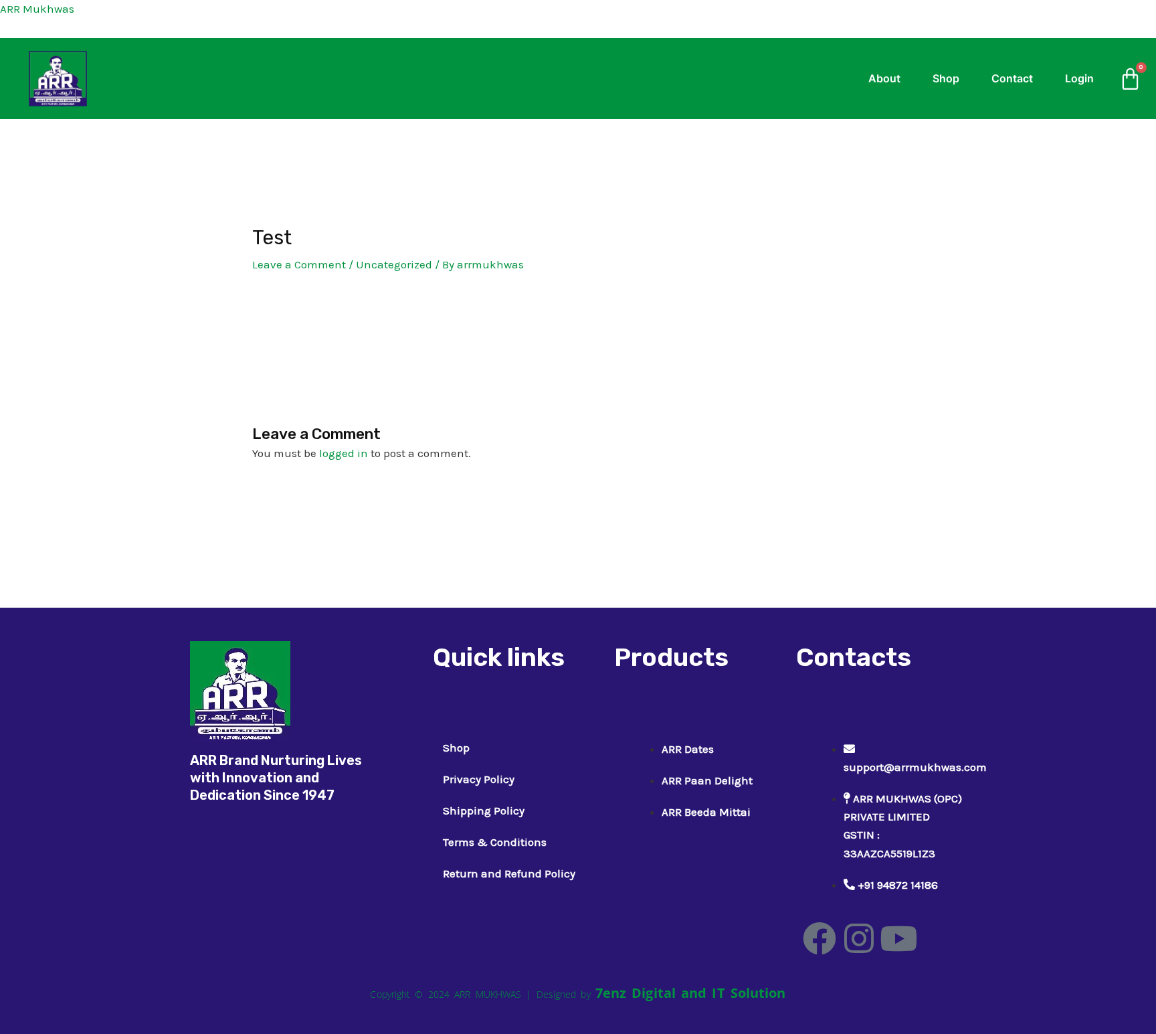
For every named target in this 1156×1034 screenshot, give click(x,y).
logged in (343, 453)
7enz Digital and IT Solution (690, 993)
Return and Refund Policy (509, 873)
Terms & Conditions (495, 842)
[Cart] (1130, 79)
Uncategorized (394, 264)
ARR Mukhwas (37, 8)
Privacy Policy (478, 779)
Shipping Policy (483, 810)
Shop (946, 78)
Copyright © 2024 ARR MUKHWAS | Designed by (482, 994)
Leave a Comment (299, 264)
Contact (1012, 78)
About (884, 78)
